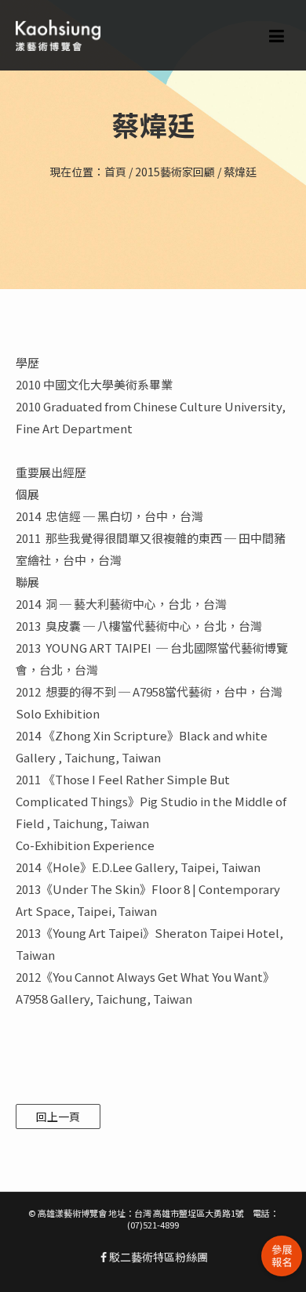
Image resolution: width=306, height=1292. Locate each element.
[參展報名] (281, 1256)
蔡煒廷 (240, 171)
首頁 (115, 171)
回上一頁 (58, 1116)
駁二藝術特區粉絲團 (157, 1257)
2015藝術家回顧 (175, 171)
